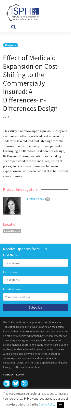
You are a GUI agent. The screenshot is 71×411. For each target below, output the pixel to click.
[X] (15, 383)
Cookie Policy (47, 404)
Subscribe (35, 307)
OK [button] (60, 404)
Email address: (12, 289)
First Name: (11, 255)
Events (20, 374)
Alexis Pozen (36, 199)
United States (12, 230)
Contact (8, 374)
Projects (10, 45)
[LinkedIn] (6, 383)
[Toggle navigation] (60, 13)
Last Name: (10, 272)
